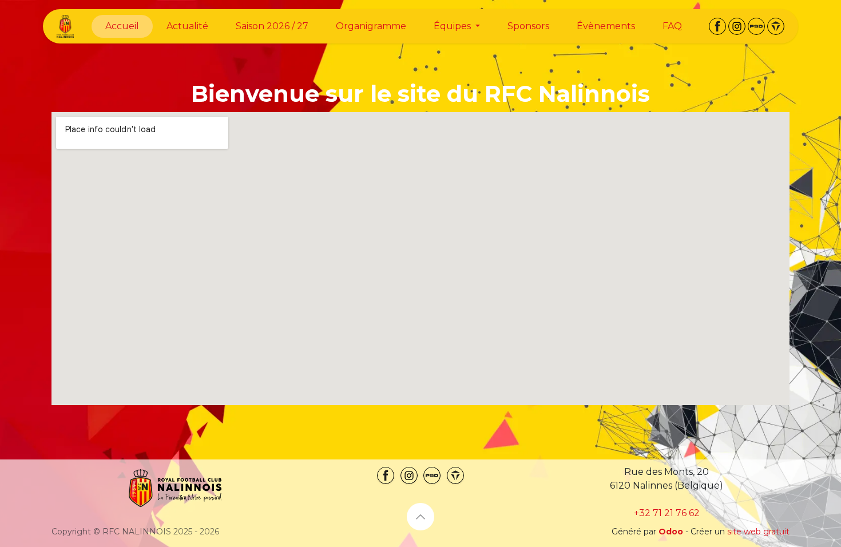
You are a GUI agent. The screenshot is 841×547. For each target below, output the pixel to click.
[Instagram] (736, 26)
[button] (420, 516)
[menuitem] (122, 26)
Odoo (671, 531)
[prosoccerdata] (756, 26)
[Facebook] (717, 26)
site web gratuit (758, 531)
